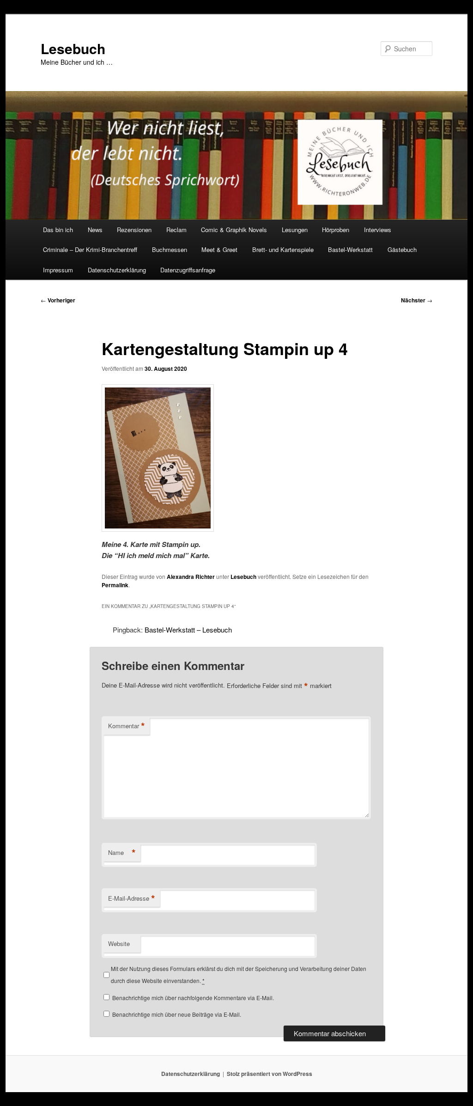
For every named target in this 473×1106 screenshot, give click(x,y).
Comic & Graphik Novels (234, 229)
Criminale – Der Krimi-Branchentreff (90, 249)
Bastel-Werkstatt (350, 249)
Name (122, 852)
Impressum (58, 269)
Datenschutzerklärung (117, 269)
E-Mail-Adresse (131, 898)
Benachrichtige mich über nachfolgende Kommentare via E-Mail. (193, 998)
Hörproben (335, 229)
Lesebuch (73, 48)
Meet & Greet (219, 249)
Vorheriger (58, 300)
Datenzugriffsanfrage (187, 269)
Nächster (416, 300)
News (95, 229)
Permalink (115, 585)
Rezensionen (134, 229)
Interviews (377, 229)
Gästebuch (402, 249)
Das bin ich (58, 229)
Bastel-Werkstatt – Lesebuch (188, 629)
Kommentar (126, 726)
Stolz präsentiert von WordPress (269, 1073)
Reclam (176, 229)
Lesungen (295, 229)
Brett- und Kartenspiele (283, 249)
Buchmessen (169, 249)
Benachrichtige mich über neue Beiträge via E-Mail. (176, 1014)
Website (119, 943)
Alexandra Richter (191, 576)
